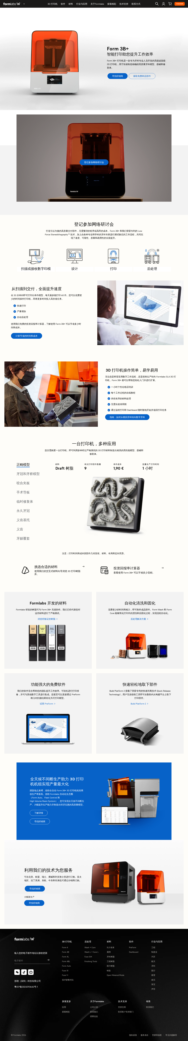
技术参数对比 (68, 980)
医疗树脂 (111, 966)
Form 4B (65, 952)
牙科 (153, 966)
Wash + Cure (90, 947)
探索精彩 (111, 3)
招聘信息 (94, 1016)
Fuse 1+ (65, 975)
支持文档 (122, 1007)
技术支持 (123, 3)
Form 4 (65, 947)
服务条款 (144, 1035)
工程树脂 (111, 961)
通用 (109, 952)
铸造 (109, 970)
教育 (153, 975)
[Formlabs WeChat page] (17, 972)
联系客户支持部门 (125, 1012)
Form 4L (65, 956)
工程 (153, 947)
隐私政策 (133, 1035)
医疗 (153, 970)
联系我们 (94, 1012)
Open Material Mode (115, 975)
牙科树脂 (111, 956)
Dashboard (133, 952)
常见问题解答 (171, 1035)
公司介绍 (94, 1007)
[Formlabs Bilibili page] (31, 972)
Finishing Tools (91, 961)
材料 (71, 3)
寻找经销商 (179, 4)
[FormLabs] (11, 4)
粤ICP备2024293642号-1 (26, 986)
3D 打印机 (53, 3)
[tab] (23, 464)
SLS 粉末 (110, 947)
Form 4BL (66, 961)
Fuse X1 (65, 970)
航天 (153, 961)
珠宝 (153, 984)
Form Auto (66, 966)
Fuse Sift (88, 956)
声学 (153, 989)
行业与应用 (81, 3)
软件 (63, 3)
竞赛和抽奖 (157, 1035)
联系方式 (136, 3)
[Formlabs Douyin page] (24, 972)
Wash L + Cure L (92, 952)
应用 (64, 1007)
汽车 (153, 956)
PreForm (132, 947)
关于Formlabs (97, 3)
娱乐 (153, 980)
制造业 (154, 952)
